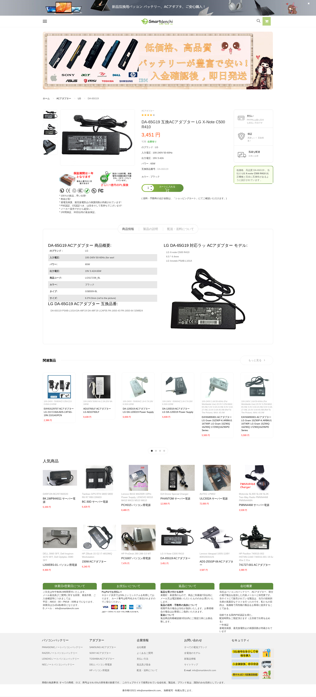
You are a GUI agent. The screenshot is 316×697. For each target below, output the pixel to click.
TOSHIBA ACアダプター (101, 658)
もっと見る (255, 360)
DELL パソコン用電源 (100, 664)
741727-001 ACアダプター (255, 564)
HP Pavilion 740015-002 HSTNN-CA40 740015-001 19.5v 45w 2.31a (256, 556)
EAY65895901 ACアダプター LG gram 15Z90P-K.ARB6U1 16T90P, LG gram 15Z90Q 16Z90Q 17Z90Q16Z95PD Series (217, 424)
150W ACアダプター (94, 561)
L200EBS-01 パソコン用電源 (60, 564)
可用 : (144, 141)
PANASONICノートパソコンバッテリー (62, 647)
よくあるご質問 (145, 653)
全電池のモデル (192, 653)
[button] (267, 21)
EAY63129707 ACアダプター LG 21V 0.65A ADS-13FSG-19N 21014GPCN (59, 412)
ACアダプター (63, 98)
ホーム (46, 98)
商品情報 (128, 229)
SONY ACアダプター (100, 653)
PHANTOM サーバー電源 (175, 498)
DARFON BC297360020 (55, 494)
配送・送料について (180, 229)
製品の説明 (150, 229)
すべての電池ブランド (195, 647)
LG (79, 98)
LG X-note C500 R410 (172, 553)
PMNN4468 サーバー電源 (254, 505)
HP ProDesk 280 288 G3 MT (136, 553)
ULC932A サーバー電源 (214, 498)
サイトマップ (191, 664)
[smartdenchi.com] (158, 21)
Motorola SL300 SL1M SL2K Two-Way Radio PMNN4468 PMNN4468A (254, 497)
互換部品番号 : (149, 169)
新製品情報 (190, 658)
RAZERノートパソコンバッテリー (59, 653)
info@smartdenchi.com (203, 670)
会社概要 (141, 647)
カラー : (146, 176)
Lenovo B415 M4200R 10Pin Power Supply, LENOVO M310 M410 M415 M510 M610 (137, 497)
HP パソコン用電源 (99, 670)
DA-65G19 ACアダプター (175, 558)
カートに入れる (167, 186)
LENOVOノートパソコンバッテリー (60, 658)
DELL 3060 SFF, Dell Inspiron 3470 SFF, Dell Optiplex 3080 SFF (58, 556)
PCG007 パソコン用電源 (136, 558)
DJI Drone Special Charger (174, 494)
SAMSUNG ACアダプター (102, 647)
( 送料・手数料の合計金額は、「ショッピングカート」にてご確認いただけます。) (184, 198)
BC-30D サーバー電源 (95, 501)
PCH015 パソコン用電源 (136, 505)
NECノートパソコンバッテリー (58, 664)
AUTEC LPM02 (207, 494)
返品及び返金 (144, 664)
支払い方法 (142, 658)
